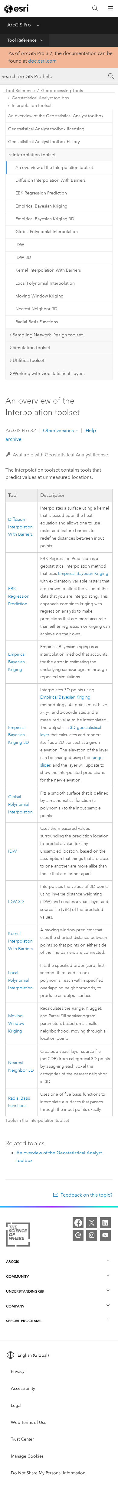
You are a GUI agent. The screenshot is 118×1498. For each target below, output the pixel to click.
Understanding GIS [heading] (25, 1291)
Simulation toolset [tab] (32, 347)
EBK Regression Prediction (41, 193)
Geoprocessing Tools (62, 90)
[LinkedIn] (105, 1222)
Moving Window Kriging (39, 296)
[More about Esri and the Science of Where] (18, 1235)
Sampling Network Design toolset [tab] (48, 335)
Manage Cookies (27, 1456)
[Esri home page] (17, 9)
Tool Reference (22, 40)
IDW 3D (23, 257)
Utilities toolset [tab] (28, 360)
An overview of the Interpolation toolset (54, 167)
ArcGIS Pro (19, 25)
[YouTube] (105, 1235)
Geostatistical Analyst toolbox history (44, 141)
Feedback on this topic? (87, 1195)
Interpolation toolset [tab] (34, 154)
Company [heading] (15, 1306)
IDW (19, 244)
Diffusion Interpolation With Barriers (50, 180)
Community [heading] (17, 1276)
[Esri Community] (78, 1235)
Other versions (58, 430)
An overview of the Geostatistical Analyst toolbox (55, 116)
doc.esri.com (42, 61)
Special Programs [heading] (23, 1320)
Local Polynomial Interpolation (45, 283)
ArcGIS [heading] (12, 1261)
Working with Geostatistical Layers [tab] (49, 373)
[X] (91, 1222)
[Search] (95, 8)
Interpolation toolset (31, 105)
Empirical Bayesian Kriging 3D (44, 219)
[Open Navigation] (110, 8)
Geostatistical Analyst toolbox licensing (46, 129)
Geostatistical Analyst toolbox (40, 98)
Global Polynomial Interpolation (46, 231)
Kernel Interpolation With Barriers (48, 270)
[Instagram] (91, 1235)
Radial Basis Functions (36, 322)
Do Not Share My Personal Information (48, 1473)
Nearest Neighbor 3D (36, 308)
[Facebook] (78, 1222)
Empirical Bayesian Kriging (41, 206)
